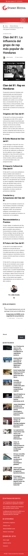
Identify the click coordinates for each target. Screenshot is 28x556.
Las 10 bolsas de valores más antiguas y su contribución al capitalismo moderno (13, 502)
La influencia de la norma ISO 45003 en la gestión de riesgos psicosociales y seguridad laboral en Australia (13, 513)
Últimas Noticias (7, 33)
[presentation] (4, 318)
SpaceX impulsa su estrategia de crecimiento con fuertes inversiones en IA (19, 397)
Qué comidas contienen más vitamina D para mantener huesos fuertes (13, 507)
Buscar (5, 334)
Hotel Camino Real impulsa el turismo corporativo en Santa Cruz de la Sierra (19, 373)
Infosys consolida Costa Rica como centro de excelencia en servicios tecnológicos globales (19, 459)
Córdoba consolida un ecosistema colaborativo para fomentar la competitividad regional (18, 386)
